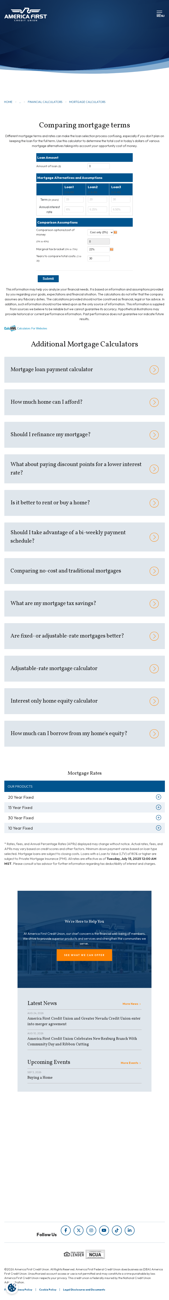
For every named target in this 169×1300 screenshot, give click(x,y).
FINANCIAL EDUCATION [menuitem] (103, 1135)
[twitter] (78, 1230)
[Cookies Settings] (12, 1287)
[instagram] (91, 1230)
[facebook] (66, 1230)
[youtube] (104, 1230)
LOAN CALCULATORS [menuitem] (101, 1152)
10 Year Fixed (20, 828)
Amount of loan (48, 166)
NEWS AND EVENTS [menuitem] (100, 1146)
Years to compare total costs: (58, 258)
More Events (129, 1063)
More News (130, 1004)
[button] (84, 955)
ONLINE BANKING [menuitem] (42, 1202)
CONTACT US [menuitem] (39, 1208)
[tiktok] (117, 1230)
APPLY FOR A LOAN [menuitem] (44, 1191)
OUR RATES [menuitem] (38, 1185)
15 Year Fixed (20, 807)
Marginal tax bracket (56, 249)
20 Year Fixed (21, 797)
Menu (160, 15)
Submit (48, 278)
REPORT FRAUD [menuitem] (97, 1158)
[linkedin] (130, 1230)
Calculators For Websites (32, 328)
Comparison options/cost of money (55, 232)
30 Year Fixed (21, 817)
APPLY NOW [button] (26, 78)
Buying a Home (40, 1077)
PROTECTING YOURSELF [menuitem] (104, 1141)
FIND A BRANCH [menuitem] (41, 1196)
